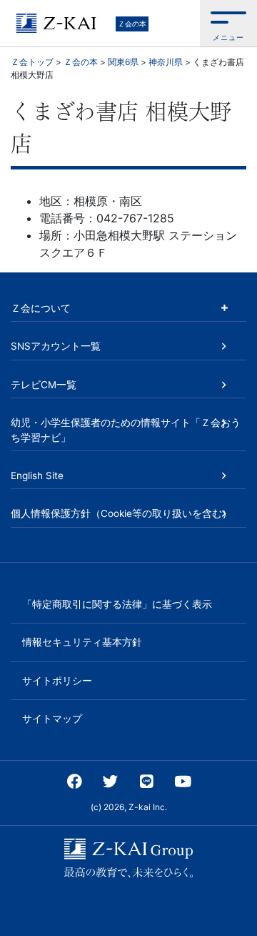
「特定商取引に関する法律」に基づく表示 (117, 604)
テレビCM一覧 (43, 384)
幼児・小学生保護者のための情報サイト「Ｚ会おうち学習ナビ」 (126, 430)
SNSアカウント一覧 (56, 346)
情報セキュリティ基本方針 (82, 642)
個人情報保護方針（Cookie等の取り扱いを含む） (121, 513)
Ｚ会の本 (132, 23)
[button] (228, 23)
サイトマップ (52, 718)
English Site (37, 475)
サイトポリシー (57, 680)
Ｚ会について (41, 308)
